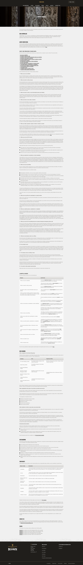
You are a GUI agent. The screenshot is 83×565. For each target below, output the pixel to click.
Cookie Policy (54, 563)
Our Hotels (44, 552)
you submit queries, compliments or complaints (29, 64)
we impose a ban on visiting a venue (27, 68)
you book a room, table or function (26, 58)
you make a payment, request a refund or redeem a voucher (31, 59)
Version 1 (21, 534)
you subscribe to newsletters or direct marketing (29, 61)
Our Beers (43, 550)
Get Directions (33, 552)
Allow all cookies (69, 2)
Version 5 (21, 530)
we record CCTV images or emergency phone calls (29, 65)
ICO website (44, 500)
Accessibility (48, 563)
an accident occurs (24, 67)
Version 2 (21, 533)
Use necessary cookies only (70, 5)
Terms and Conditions (71, 563)
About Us (43, 546)
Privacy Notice (60, 563)
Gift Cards (43, 556)
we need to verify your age (25, 56)
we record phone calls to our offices (27, 66)
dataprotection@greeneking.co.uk (27, 522)
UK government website (39, 435)
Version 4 (21, 531)
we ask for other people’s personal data (28, 69)
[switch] (30, 8)
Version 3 (21, 532)
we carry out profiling (24, 62)
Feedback (60, 548)
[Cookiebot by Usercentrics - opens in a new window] (11, 8)
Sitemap (65, 563)
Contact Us (61, 546)
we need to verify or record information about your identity (31, 57)
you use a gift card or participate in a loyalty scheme (29, 63)
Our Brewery (44, 548)
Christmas (43, 554)
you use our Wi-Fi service (24, 60)
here (46, 47)
